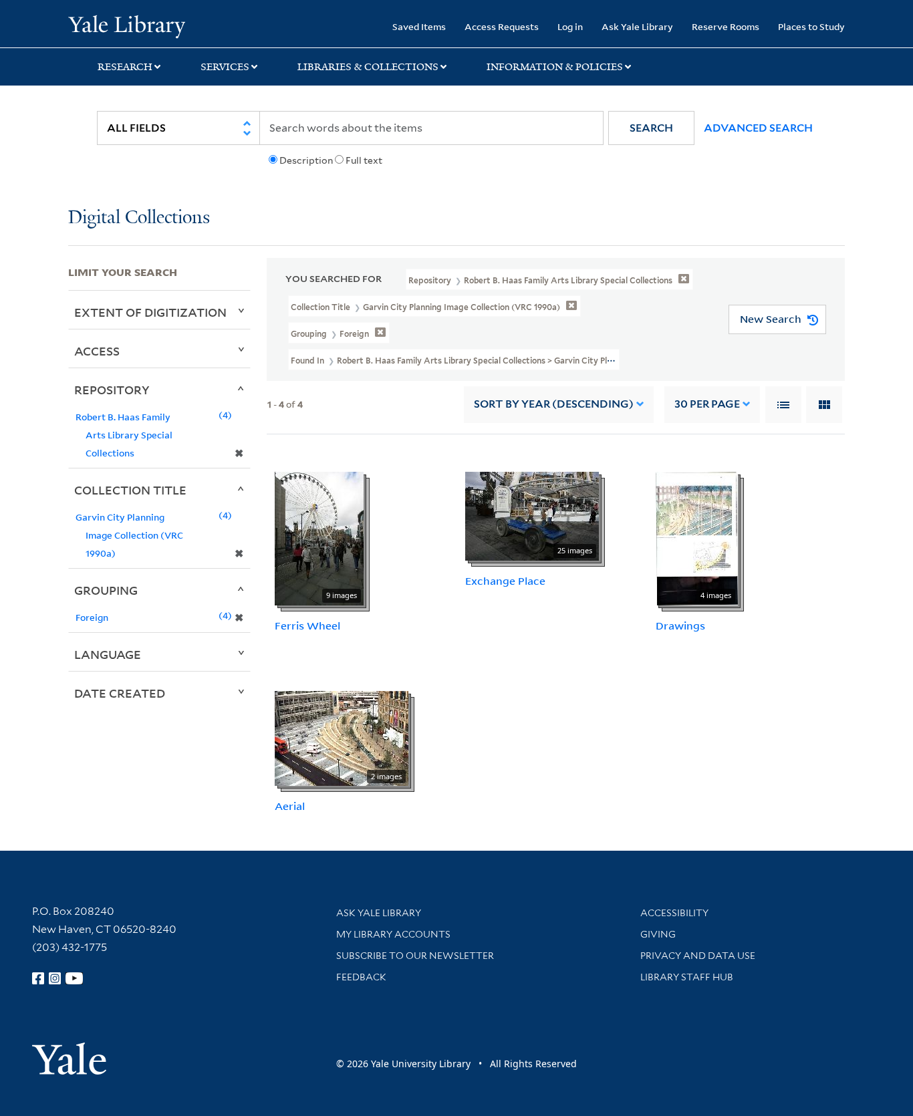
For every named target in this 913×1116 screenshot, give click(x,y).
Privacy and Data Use (697, 955)
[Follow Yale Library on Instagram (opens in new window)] (55, 978)
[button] (651, 128)
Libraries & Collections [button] (367, 67)
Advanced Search (758, 128)
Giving (658, 934)
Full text (364, 160)
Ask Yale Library (637, 26)
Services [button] (225, 67)
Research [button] (125, 67)
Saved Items (419, 26)
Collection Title (130, 490)
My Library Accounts (393, 934)
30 (707, 404)
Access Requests (502, 26)
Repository (112, 390)
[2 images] (341, 737)
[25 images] (532, 514)
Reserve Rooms (725, 26)
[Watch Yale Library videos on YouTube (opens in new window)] (74, 978)
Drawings (680, 625)
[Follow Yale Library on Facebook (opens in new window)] (38, 978)
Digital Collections (139, 218)
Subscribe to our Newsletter (415, 955)
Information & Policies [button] (555, 67)
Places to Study (811, 26)
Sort (554, 404)
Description (306, 160)
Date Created (119, 693)
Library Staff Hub (686, 977)
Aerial (290, 806)
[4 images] (697, 537)
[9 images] (319, 537)
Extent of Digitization (150, 312)
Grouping (106, 590)
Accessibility (674, 913)
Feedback (361, 977)
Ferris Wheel (307, 625)
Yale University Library (126, 25)
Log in (570, 26)
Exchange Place (505, 580)
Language (107, 654)
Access (97, 351)
